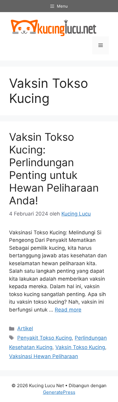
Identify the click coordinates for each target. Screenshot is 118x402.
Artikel (25, 328)
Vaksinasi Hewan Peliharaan (43, 356)
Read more (68, 310)
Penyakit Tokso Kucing (44, 338)
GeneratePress (59, 392)
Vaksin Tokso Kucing (80, 347)
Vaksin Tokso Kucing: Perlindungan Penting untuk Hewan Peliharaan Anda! (54, 168)
